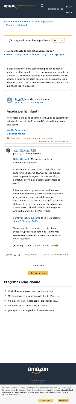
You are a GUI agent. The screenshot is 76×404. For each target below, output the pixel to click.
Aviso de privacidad (38, 382)
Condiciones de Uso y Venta (38, 380)
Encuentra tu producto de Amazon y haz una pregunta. (36, 54)
